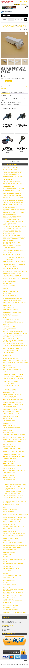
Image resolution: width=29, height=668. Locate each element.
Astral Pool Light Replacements (12, 181)
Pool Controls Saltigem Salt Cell (13, 450)
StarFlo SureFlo (7, 554)
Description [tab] (5, 92)
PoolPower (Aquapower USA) (12, 454)
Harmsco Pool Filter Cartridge (11, 235)
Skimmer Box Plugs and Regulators (12, 521)
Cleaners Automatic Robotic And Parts (13, 199)
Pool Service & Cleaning (9, 328)
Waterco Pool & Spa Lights (10, 597)
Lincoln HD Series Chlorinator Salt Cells (15, 439)
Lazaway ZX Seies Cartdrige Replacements (14, 261)
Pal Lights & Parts (8, 311)
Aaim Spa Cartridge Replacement (11, 167)
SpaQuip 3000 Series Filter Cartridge (12, 544)
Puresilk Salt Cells (9, 461)
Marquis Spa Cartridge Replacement (12, 277)
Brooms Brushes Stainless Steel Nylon (13, 188)
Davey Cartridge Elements (10, 207)
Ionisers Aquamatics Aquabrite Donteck (13, 250)
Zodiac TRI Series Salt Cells (12, 493)
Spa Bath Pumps (7, 530)
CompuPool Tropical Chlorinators (13, 376)
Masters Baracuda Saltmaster (12, 441)
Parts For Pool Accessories (10, 316)
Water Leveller (7, 587)
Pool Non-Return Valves (9, 326)
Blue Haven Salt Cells (10, 406)
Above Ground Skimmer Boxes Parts (12, 171)
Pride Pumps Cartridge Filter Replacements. (15, 345)
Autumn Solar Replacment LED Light (12, 183)
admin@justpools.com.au (7, 625)
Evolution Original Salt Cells (12, 427)
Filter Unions (6, 225)
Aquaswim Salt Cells (9, 398)
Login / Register (24, 1)
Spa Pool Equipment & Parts (10, 538)
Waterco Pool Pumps (8, 599)
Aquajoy (6, 371)
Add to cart (8, 81)
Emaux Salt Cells (8, 423)
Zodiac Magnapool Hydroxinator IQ (14, 491)
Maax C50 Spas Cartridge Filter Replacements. (15, 271)
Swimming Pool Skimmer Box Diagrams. (13, 563)
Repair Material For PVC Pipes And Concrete (14, 360)
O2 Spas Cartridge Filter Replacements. (13, 298)
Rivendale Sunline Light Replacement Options (15, 364)
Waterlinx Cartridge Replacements (12, 604)
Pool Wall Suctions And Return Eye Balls (14, 331)
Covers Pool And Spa (8, 206)
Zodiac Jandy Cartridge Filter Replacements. (15, 611)
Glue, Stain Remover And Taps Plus (12, 232)
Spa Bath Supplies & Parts (9, 531)
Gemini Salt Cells (8, 432)
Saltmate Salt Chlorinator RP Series (13, 497)
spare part (21, 86)
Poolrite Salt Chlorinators (11, 385)
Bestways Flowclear (8, 186)
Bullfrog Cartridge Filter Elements (13, 190)
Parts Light (6, 317)
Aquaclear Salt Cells (10, 391)
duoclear (12, 86)
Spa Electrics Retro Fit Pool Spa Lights (13, 535)
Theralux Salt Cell (9, 475)
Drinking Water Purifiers (9, 214)
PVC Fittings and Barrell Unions (11, 350)
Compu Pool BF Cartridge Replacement (13, 202)
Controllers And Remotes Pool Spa (12, 204)
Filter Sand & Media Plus (9, 223)
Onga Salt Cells (8, 444)
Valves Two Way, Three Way (10, 579)
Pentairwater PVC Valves (9, 321)
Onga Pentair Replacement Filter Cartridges (15, 302)
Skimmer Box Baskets (8, 511)
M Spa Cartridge (7, 270)
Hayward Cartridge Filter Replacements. (14, 237)
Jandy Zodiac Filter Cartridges (11, 254)
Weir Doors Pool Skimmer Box (11, 609)
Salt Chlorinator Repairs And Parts (13, 495)
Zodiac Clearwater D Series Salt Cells (20, 85)
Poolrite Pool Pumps (8, 336)
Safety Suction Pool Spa (9, 367)
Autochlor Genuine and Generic (12, 402)
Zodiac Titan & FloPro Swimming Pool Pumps (14, 612)
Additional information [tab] (17, 92)
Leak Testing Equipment (9, 263)
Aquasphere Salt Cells (10, 396)
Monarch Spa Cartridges (9, 281)
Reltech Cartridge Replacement (11, 358)
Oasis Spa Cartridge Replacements (12, 300)
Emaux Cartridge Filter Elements (12, 216)
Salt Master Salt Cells (10, 467)
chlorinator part (7, 86)
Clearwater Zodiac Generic (11, 411)
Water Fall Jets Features (9, 584)
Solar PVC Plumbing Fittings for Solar (13, 526)
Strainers (5, 556)
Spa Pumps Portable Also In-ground (12, 542)
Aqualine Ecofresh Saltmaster (12, 394)
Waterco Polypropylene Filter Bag (12, 595)
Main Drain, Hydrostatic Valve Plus (12, 275)
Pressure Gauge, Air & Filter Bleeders (13, 343)
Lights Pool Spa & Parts (9, 266)
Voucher (5, 582)
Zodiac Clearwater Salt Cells (12, 481)
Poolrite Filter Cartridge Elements (12, 335)
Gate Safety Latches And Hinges (11, 230)
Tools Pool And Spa (8, 566)
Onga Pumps (6, 304)
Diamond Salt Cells (9, 420)
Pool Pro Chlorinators (10, 383)
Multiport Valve (7, 283)
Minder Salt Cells (9, 443)
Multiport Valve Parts (9, 285)
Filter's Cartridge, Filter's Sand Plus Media (14, 226)
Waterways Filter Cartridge (10, 605)
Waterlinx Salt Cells (9, 479)
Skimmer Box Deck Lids (9, 513)
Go (26, 19)
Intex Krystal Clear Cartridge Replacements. (15, 249)
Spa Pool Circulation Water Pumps (12, 537)
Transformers (7, 570)
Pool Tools (6, 330)
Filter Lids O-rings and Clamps (11, 219)
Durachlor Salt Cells (10, 422)
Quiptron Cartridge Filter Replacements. (14, 357)
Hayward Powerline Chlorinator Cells (14, 434)
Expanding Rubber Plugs (9, 218)
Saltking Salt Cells (9, 468)
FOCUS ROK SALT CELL (9, 429)
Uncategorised (7, 572)
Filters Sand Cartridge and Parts (12, 228)
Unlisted (5, 573)
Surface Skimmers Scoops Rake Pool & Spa (14, 559)
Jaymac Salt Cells (9, 436)
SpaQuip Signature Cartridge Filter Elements (15, 545)
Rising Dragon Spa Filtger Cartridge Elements (15, 362)
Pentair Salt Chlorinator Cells (12, 448)
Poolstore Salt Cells (10, 458)
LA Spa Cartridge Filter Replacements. (13, 256)
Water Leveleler (7, 586)
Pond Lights (6, 324)
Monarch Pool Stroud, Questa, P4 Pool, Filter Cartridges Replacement (15, 279)
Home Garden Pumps (8, 240)
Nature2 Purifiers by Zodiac (10, 291)
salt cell (16, 86)
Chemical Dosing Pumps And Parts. (12, 195)
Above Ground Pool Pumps (10, 169)
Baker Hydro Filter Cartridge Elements (13, 185)
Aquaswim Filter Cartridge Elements (13, 176)
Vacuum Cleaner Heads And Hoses (12, 575)
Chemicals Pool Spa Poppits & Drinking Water (15, 197)
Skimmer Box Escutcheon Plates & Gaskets (14, 517)
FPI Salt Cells (8, 430)
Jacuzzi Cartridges (8, 252)
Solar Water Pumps (8, 528)
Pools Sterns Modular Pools (11, 338)
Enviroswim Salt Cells (10, 425)
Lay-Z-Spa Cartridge (8, 259)
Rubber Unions (7, 365)
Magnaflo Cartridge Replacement (12, 273)
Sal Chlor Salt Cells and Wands (12, 465)
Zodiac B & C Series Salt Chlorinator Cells (16, 483)
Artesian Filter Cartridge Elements (12, 178)
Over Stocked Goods (8, 307)
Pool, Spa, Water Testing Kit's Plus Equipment (15, 333)
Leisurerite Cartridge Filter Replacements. (15, 264)
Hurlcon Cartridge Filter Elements (12, 245)
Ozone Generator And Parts (10, 309)
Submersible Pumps (8, 558)
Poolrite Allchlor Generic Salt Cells (14, 456)
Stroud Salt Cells (9, 474)
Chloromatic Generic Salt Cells (13, 408)
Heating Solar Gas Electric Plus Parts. (13, 238)
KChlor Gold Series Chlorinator (12, 380)
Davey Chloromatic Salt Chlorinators (14, 378)
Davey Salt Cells (8, 418)
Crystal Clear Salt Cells (11, 416)
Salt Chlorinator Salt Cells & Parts (17, 24)
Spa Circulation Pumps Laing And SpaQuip (14, 533)
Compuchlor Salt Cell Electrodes (13, 415)
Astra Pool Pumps (8, 179)
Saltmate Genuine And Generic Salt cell (15, 470)
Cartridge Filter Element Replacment (13, 193)
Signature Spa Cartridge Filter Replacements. (15, 506)
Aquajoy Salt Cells (9, 392)
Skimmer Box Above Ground (10, 509)
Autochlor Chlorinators (10, 373)
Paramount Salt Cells (10, 446)
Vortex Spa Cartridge (9, 580)
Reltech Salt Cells (9, 463)
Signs (4, 507)
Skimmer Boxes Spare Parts (10, 523)
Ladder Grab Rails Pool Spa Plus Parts (13, 257)
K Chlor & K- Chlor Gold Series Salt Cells (15, 437)
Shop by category (6, 15)
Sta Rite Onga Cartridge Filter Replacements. (15, 551)
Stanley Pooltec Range (9, 552)
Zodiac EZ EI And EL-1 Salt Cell (13, 486)
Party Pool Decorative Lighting (11, 319)
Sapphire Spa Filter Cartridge (11, 504)
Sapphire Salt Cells (9, 472)
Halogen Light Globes (9, 233)
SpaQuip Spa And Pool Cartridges (12, 547)
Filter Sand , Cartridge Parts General (13, 221)
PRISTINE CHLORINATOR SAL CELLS (12, 460)
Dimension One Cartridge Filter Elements (14, 212)
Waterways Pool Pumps (9, 607)
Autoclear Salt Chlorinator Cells (13, 404)
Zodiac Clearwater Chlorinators (12, 499)
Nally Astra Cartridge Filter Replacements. (15, 290)
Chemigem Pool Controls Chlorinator (14, 374)
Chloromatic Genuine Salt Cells (13, 409)
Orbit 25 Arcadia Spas (8, 305)
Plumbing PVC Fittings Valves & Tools (13, 323)
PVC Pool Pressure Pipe (9, 352)
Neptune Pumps (7, 293)
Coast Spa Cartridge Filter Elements (13, 200)
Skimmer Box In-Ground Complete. (12, 519)
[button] (26, 33)
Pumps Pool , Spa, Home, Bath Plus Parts (13, 348)
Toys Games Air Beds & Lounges (11, 568)
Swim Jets (5, 561)
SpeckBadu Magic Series (9, 549)
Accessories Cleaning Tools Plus (12, 172)
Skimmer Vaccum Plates (9, 524)
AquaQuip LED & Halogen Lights (11, 174)
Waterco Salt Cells (9, 477)
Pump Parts (6, 347)
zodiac (4, 88)
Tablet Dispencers (8, 565)
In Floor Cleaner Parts (9, 247)
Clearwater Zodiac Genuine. (11, 413)
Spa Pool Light (7, 540)
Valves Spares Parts (8, 577)
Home (4, 24)
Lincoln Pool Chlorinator (11, 381)
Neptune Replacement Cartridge (12, 295)
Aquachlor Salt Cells (10, 389)
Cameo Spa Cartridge (8, 192)
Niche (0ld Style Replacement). (11, 297)
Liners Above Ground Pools (10, 268)
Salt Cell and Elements (10, 25)
